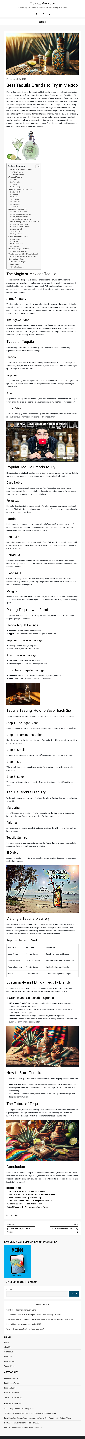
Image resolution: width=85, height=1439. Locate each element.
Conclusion (14, 264)
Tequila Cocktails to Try (18, 236)
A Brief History (18, 172)
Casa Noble (16, 192)
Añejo (15, 184)
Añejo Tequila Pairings (20, 216)
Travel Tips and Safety (13, 1397)
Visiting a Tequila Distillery (19, 249)
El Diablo (16, 246)
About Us (7, 1347)
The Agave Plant (18, 174)
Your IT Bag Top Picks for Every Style (21, 1310)
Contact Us (8, 1352)
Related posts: (18, 267)
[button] (42, 22)
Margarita (16, 239)
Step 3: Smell (17, 229)
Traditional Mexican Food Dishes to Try (25, 1204)
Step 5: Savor (17, 234)
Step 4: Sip (16, 231)
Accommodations (11, 1378)
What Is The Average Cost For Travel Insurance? (25, 1329)
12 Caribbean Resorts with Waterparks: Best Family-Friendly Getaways (33, 1315)
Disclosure (8, 1357)
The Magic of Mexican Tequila (20, 170)
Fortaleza (16, 194)
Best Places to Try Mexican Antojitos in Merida (28, 1207)
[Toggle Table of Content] (36, 166)
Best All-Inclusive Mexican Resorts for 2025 (23, 1324)
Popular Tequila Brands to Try (20, 189)
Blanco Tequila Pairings (20, 212)
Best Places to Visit (12, 1383)
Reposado (16, 182)
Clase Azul (16, 204)
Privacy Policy (9, 1361)
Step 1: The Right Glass (20, 224)
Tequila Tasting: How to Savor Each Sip (24, 222)
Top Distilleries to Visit (20, 251)
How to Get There (11, 1393)
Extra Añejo (17, 187)
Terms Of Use (9, 1366)
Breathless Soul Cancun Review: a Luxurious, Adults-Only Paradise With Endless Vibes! (39, 1319)
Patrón (15, 197)
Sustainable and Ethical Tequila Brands (24, 254)
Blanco (15, 180)
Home (6, 1342)
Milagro (15, 206)
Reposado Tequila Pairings (22, 214)
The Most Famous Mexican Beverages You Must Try (30, 1201)
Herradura (16, 202)
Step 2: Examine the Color (21, 226)
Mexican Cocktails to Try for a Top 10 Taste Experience (32, 1194)
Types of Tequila (15, 177)
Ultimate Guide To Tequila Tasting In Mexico (27, 1191)
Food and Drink (13, 1215)
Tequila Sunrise (18, 244)
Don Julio (16, 199)
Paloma (15, 241)
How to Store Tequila (17, 259)
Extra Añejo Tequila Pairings (22, 219)
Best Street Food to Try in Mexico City (25, 1198)
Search (9, 1290)
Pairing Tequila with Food (19, 209)
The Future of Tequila (18, 262)
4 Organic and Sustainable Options (24, 256)
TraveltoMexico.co (42, 3)
